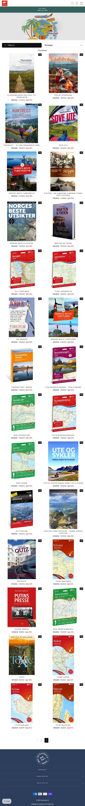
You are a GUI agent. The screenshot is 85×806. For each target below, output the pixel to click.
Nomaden (42, 769)
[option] (42, 10)
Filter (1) (11, 45)
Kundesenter (42, 776)
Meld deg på (42, 783)
